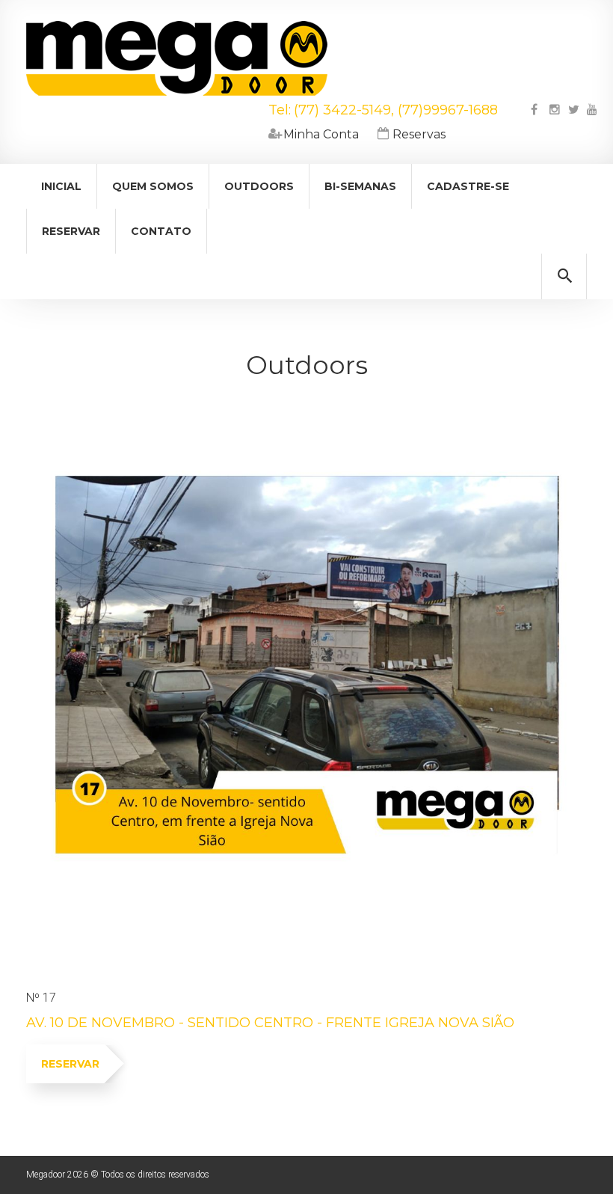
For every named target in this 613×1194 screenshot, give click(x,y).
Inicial (61, 186)
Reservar (71, 231)
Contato (161, 231)
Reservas (412, 134)
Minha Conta (313, 134)
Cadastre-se (468, 186)
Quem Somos (153, 186)
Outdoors (259, 186)
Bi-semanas (360, 186)
